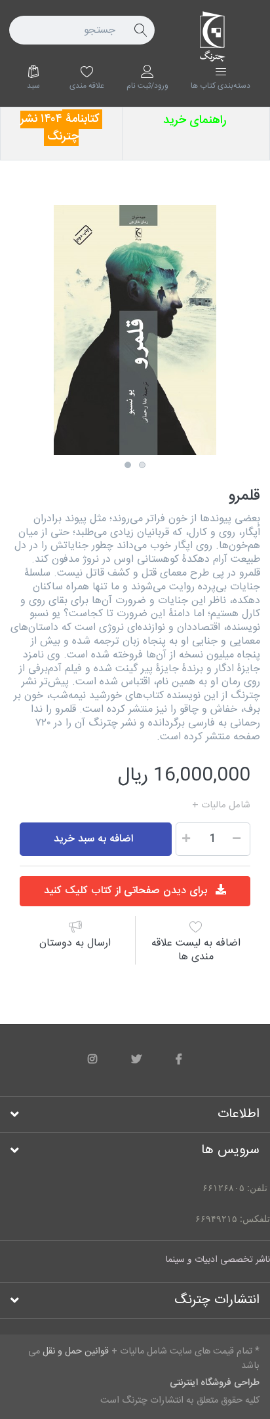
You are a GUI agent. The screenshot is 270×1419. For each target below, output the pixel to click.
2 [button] (142, 465)
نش (32, 119)
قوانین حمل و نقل (154, 805)
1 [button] (128, 465)
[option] (135, 330)
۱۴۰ (48, 119)
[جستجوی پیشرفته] (140, 30)
